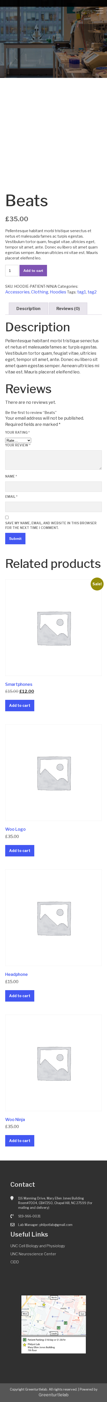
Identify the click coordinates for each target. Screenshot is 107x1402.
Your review (17, 445)
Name (11, 476)
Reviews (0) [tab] (68, 308)
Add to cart (33, 271)
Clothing (39, 292)
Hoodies (58, 292)
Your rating (17, 432)
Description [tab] (28, 308)
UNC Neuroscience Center (33, 1254)
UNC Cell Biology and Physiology (37, 1246)
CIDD (14, 1262)
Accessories (17, 292)
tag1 (81, 292)
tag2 (92, 292)
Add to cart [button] (19, 705)
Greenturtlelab (54, 1394)
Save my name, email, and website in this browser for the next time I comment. (51, 525)
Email (11, 497)
